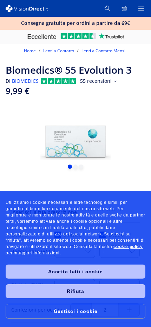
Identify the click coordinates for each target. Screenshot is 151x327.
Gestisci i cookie (75, 311)
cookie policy (128, 246)
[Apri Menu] (141, 8)
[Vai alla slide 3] (81, 167)
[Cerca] (107, 8)
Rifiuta (75, 291)
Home (30, 51)
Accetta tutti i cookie (75, 271)
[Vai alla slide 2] (75, 167)
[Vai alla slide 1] (70, 167)
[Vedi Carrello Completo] (124, 8)
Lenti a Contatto (58, 51)
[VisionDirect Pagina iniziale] (31, 8)
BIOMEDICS (25, 81)
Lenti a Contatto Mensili (104, 51)
